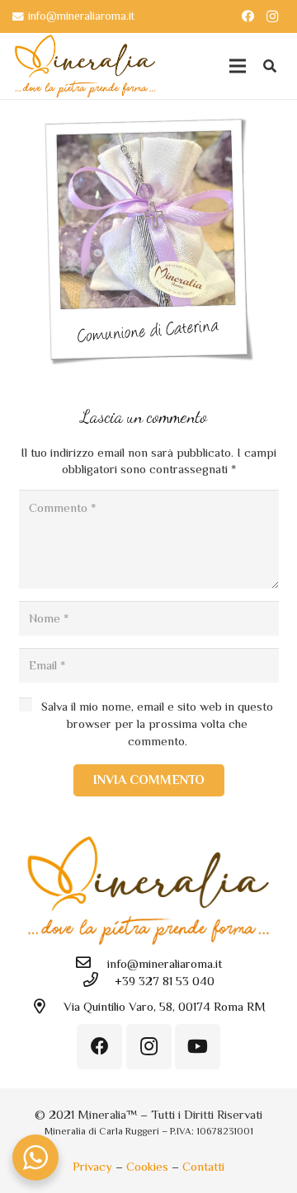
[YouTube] (197, 1046)
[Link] (85, 66)
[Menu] (237, 66)
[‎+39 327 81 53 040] (98, 980)
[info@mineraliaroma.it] (90, 963)
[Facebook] (247, 16)
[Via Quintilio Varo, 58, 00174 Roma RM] (47, 1007)
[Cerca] (270, 66)
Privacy (92, 1166)
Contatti (203, 1166)
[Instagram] (272, 16)
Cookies (147, 1166)
